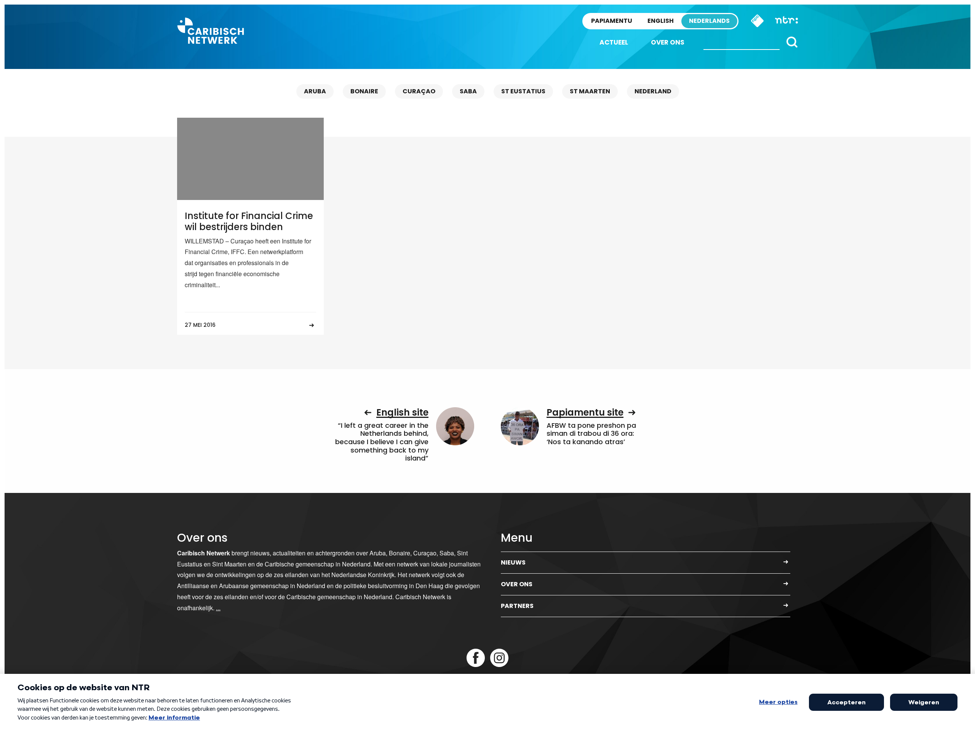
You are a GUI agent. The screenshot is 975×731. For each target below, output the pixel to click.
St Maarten (590, 91)
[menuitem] (613, 42)
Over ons (667, 42)
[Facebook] (476, 658)
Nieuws (513, 562)
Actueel (613, 42)
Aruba (315, 91)
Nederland (653, 91)
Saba (468, 91)
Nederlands (709, 20)
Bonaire (364, 91)
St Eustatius (523, 91)
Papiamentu (611, 20)
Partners (517, 605)
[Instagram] (499, 658)
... (218, 607)
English (660, 20)
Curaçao (419, 91)
